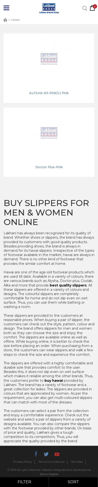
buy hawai (53, 380)
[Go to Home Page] (5, 20)
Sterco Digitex (49, 474)
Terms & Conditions (51, 461)
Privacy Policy (22, 461)
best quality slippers (68, 285)
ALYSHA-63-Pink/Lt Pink (49, 93)
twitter (46, 453)
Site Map (77, 461)
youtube (57, 453)
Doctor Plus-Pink (49, 167)
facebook (36, 453)
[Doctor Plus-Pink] (49, 133)
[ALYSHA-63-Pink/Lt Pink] (49, 59)
